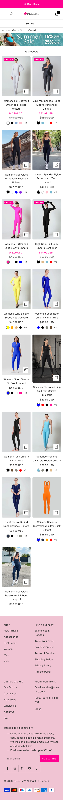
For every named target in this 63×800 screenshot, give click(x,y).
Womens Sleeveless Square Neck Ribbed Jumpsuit (16, 595)
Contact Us (10, 693)
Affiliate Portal (43, 671)
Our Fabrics (10, 687)
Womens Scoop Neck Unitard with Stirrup (46, 315)
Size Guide (10, 699)
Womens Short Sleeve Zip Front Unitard (16, 381)
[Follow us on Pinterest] (22, 768)
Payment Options (44, 647)
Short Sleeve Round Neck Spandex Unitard (16, 523)
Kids (6, 661)
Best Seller (10, 643)
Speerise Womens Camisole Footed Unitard (47, 458)
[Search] (11, 13)
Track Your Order (44, 641)
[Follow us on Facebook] (7, 768)
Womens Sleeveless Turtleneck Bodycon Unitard (16, 178)
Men (6, 655)
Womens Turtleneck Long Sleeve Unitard (16, 245)
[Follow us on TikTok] (36, 768)
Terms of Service (45, 653)
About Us (9, 711)
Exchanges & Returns (42, 632)
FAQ (6, 717)
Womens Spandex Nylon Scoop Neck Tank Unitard (47, 178)
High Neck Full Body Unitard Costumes (46, 245)
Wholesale (10, 705)
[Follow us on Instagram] (14, 768)
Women (8, 649)
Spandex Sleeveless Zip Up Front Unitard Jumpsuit (47, 391)
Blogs (38, 708)
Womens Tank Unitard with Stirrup (16, 458)
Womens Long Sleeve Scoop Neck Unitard (16, 315)
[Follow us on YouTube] (29, 768)
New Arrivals (11, 630)
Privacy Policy (43, 665)
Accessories (11, 636)
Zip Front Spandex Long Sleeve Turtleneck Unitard (46, 104)
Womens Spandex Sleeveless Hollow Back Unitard (47, 525)
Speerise (19, 781)
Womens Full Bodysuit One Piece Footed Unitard (16, 104)
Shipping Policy (44, 659)
